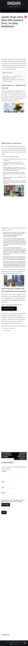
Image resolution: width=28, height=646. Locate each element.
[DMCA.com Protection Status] (5, 634)
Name (3, 481)
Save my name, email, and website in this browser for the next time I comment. (13, 501)
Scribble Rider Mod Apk (9, 328)
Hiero (11, 644)
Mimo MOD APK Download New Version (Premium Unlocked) (21, 456)
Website (3, 492)
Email (3, 487)
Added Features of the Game (9, 78)
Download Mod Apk (9, 308)
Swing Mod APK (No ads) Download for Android (7, 455)
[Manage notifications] (25, 643)
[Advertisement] (14, 44)
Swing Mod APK (7, 330)
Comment (4, 471)
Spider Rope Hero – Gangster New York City (12, 76)
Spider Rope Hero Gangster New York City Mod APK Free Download (13, 80)
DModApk (14, 3)
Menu (14, 11)
